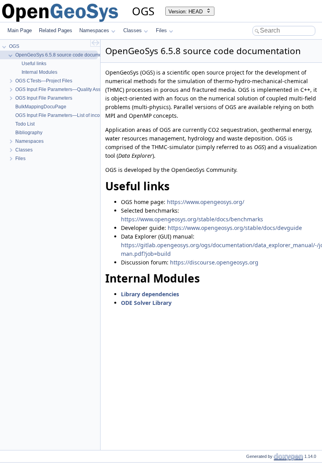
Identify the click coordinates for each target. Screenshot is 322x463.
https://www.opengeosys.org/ (205, 202)
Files (161, 30)
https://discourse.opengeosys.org (214, 262)
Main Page (19, 30)
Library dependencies (150, 294)
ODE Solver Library (146, 302)
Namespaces (94, 30)
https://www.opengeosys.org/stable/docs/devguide (235, 228)
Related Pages (55, 30)
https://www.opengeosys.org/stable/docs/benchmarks (192, 219)
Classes (132, 30)
